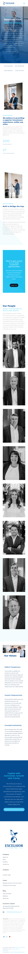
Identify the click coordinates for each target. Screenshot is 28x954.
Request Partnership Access (14, 809)
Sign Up (14, 285)
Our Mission (8, 66)
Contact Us (6, 864)
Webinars (5, 896)
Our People (8, 70)
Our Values (19, 70)
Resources (6, 898)
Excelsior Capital (19, 947)
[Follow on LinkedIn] (4, 936)
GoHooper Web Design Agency (17, 952)
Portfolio (5, 862)
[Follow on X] (7, 936)
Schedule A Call (10, 51)
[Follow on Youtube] (10, 936)
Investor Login (7, 875)
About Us (5, 857)
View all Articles (7, 893)
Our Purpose (19, 66)
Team (4, 859)
